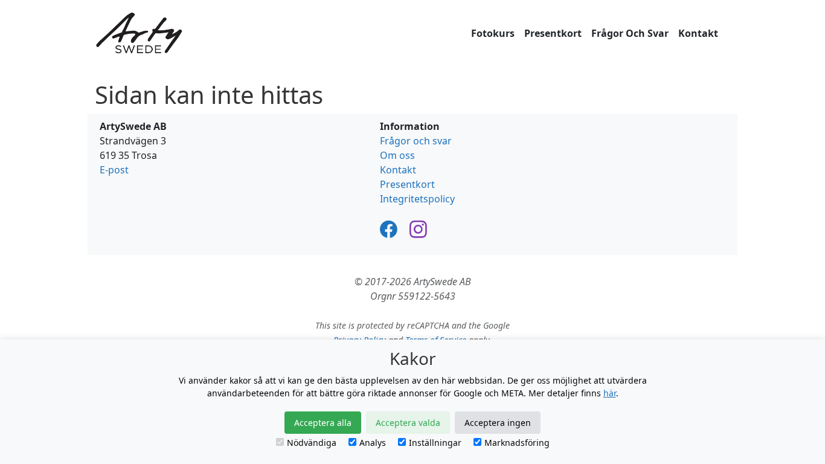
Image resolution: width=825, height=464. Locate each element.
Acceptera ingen (497, 422)
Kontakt (698, 33)
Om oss (397, 155)
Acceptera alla (323, 422)
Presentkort (553, 33)
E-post (114, 169)
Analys (372, 442)
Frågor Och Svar (630, 33)
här (609, 393)
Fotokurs (493, 33)
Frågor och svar (416, 140)
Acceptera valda (408, 422)
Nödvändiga (311, 442)
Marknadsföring (517, 442)
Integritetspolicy (417, 198)
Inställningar (435, 442)
